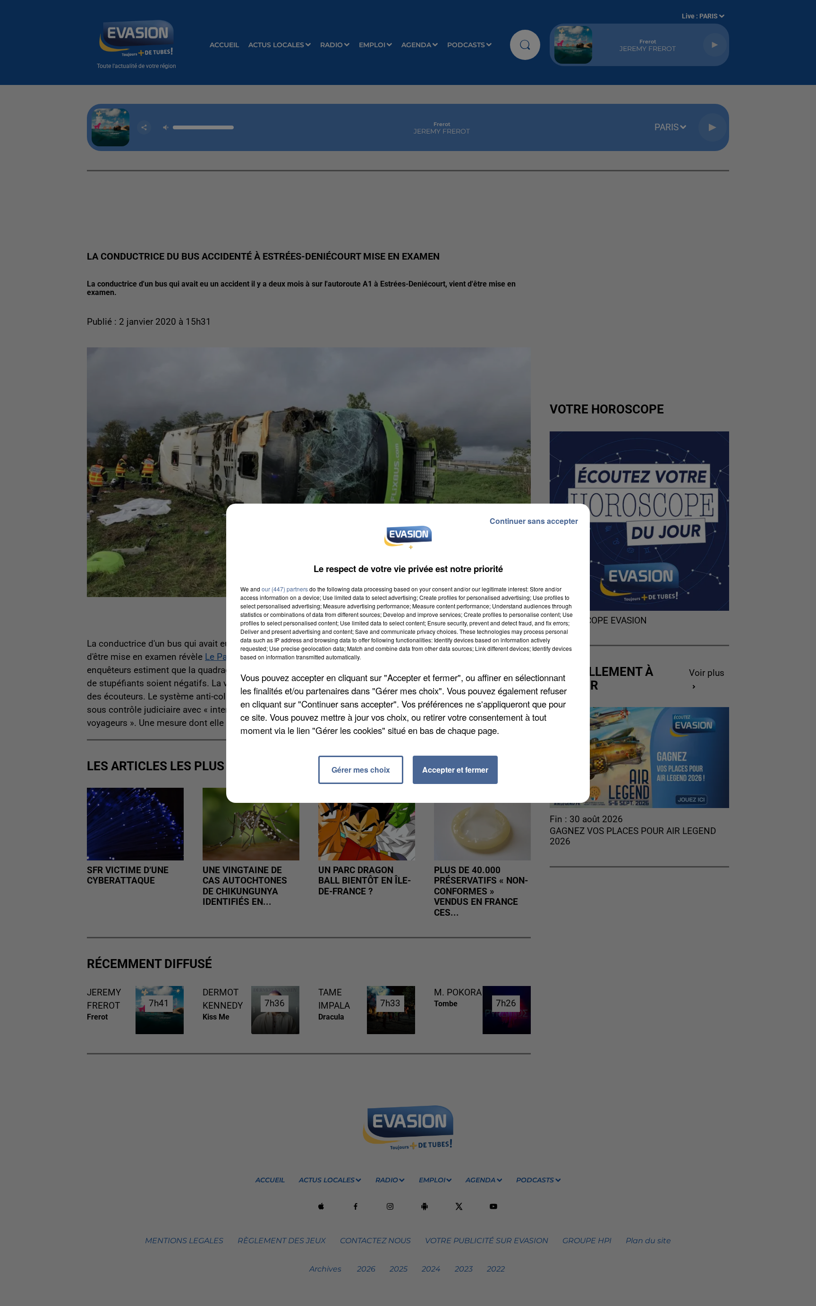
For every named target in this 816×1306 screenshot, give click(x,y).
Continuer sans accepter (534, 520)
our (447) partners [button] (285, 589)
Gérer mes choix (361, 769)
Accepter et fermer (455, 769)
